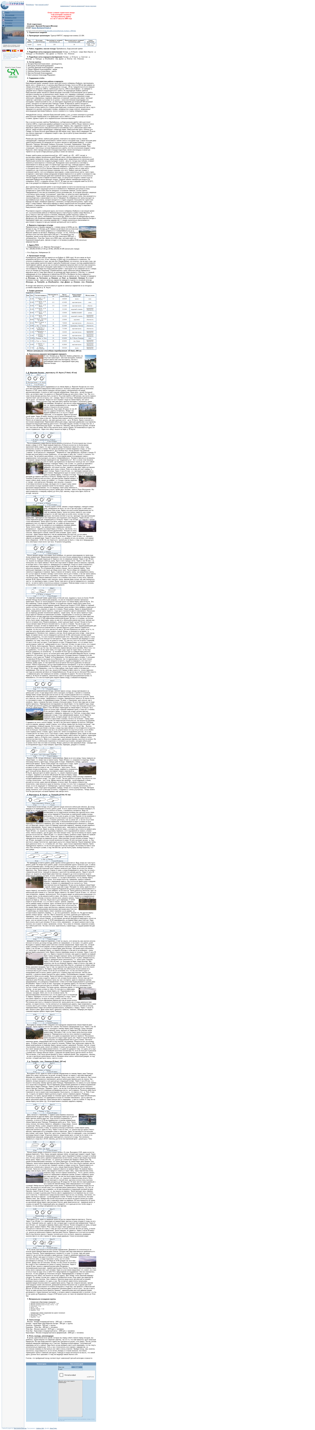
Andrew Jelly (40, 1428)
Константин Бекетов (20, 1428)
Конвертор (9, 20)
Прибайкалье (30, 4)
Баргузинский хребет (41, 4)
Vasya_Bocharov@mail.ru (41, 28)
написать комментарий (78, 6)
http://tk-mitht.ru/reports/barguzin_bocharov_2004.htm (60, 30)
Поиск (7, 12)
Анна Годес (53, 1428)
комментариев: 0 (65, 6)
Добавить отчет (10, 18)
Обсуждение (9, 15)
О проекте (8, 25)
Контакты (8, 23)
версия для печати (91, 6)
